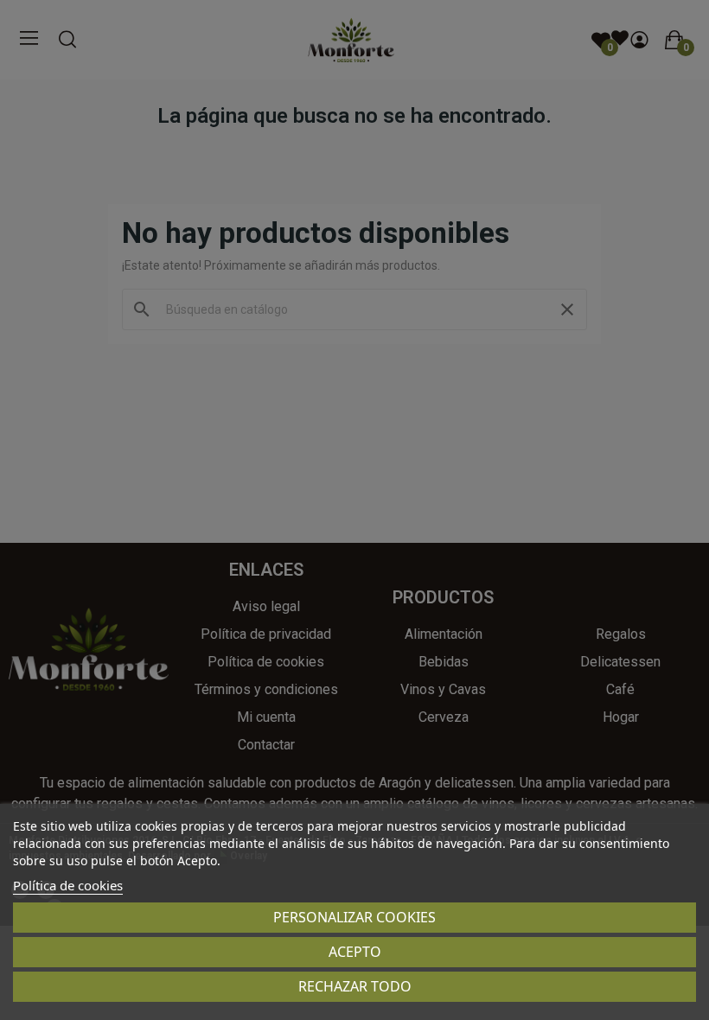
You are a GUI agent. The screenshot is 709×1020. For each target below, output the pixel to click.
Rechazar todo (355, 986)
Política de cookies (68, 885)
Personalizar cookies (354, 917)
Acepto (355, 951)
